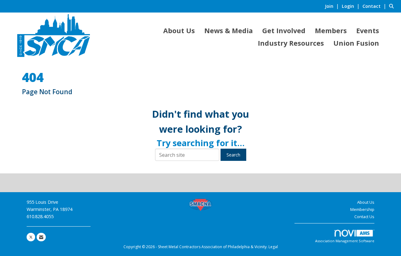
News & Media (228, 30)
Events (367, 30)
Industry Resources (291, 43)
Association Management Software (344, 240)
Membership (362, 209)
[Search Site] (392, 6)
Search (233, 155)
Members (331, 30)
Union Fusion (356, 43)
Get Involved (283, 30)
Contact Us (364, 216)
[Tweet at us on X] (31, 237)
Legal (273, 246)
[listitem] (333, 6)
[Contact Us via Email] (41, 237)
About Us (179, 30)
